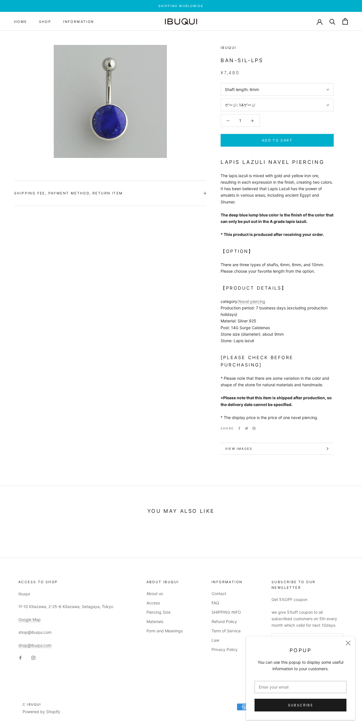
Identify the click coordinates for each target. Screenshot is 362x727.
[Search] (332, 21)
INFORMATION (78, 21)
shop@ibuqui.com (34, 645)
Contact (219, 593)
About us (154, 593)
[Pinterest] (254, 428)
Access (153, 602)
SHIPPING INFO (226, 612)
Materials (154, 621)
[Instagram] (33, 657)
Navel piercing (251, 301)
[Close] (348, 643)
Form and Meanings (164, 630)
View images (238, 449)
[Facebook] (239, 428)
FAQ (215, 602)
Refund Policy (224, 621)
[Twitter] (246, 428)
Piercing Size (158, 612)
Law (215, 640)
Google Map (29, 619)
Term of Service (226, 630)
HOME (20, 21)
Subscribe (300, 705)
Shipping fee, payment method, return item (68, 193)
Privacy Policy (225, 649)
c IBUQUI (32, 704)
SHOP (45, 21)
